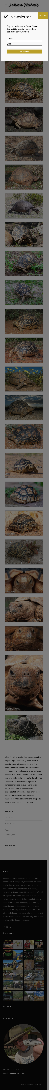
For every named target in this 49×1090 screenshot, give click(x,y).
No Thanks (43, 16)
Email (9, 43)
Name (10, 38)
